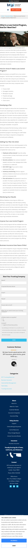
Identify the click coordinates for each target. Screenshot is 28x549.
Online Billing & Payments (14, 426)
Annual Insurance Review (14, 436)
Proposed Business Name (8, 286)
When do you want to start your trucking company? (12, 311)
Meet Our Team (14, 406)
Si (3, 319)
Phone (3, 298)
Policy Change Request (14, 433)
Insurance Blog (9, 16)
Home (2, 16)
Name (3, 280)
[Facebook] (14, 486)
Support (14, 423)
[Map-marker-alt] (11, 486)
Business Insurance (14, 443)
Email (3, 292)
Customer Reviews (14, 409)
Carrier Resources (14, 430)
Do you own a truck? (6, 305)
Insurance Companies (14, 413)
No (3, 320)
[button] (8, 9)
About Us (14, 403)
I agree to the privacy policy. (10, 324)
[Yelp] (17, 486)
